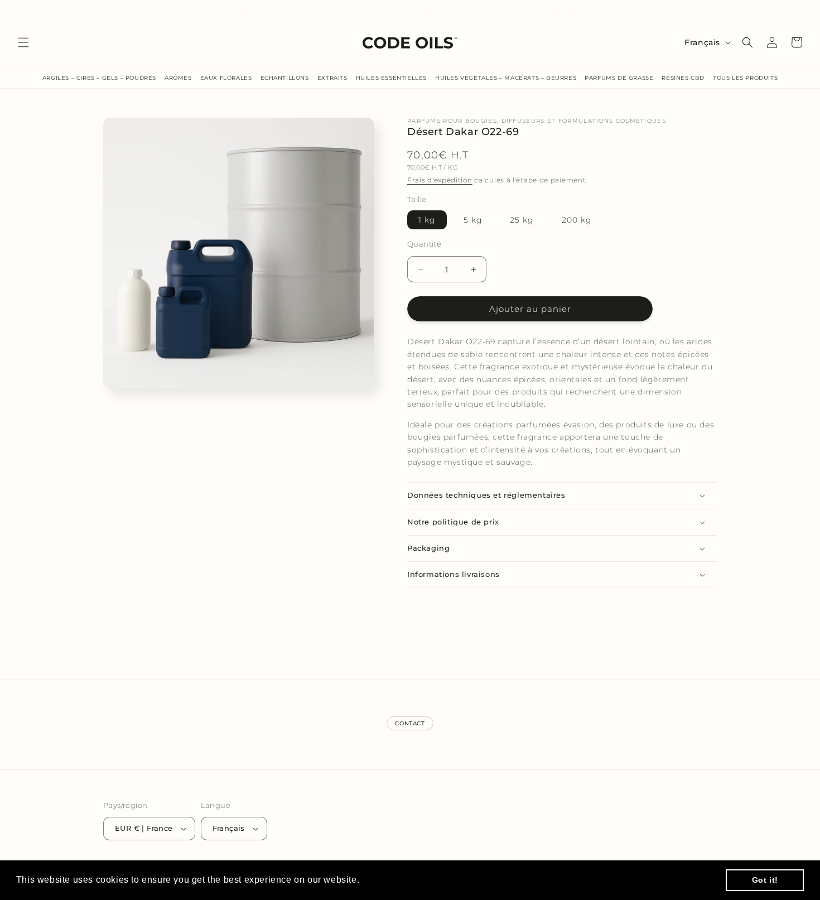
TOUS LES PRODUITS (745, 78)
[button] (23, 42)
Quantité (424, 243)
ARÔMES (178, 78)
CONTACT (410, 723)
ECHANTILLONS (285, 78)
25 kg (522, 220)
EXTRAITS (332, 78)
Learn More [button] (388, 879)
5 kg (473, 220)
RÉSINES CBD (683, 78)
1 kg (427, 220)
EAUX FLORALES (226, 78)
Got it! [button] (765, 879)
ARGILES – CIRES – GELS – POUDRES (99, 78)
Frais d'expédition (439, 180)
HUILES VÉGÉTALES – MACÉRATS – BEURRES (505, 78)
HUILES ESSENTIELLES (391, 78)
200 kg (577, 220)
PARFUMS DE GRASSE (619, 78)
